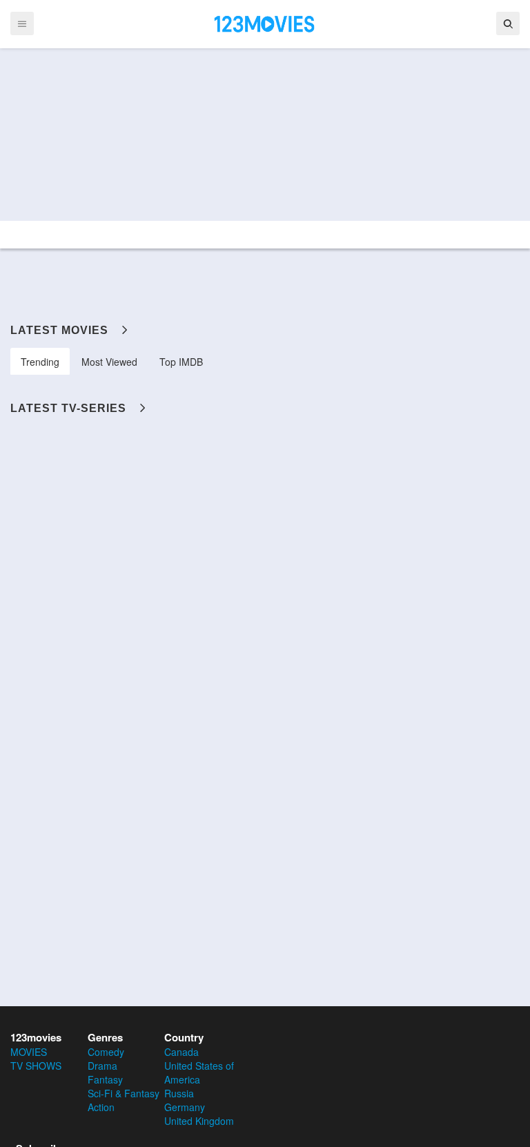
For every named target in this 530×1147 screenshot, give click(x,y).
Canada (181, 1052)
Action (101, 1107)
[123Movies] (265, 23)
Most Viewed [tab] (109, 362)
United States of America (199, 1072)
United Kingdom (199, 1121)
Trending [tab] (40, 362)
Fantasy (105, 1079)
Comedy (106, 1052)
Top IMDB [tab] (181, 362)
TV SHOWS (35, 1065)
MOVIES (28, 1052)
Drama (102, 1065)
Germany (184, 1107)
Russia (179, 1093)
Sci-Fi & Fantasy (123, 1093)
